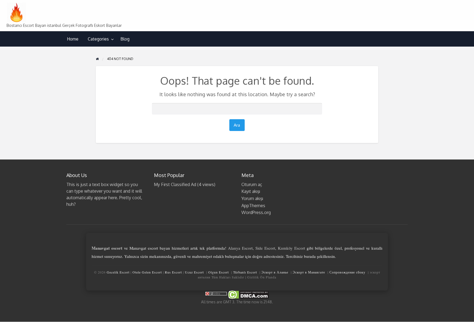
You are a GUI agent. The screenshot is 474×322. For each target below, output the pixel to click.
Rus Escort (173, 272)
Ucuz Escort (194, 272)
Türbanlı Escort (245, 272)
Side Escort (265, 248)
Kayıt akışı (250, 191)
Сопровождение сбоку (347, 272)
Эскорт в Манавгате (309, 272)
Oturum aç (251, 184)
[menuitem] (72, 39)
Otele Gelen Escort (147, 272)
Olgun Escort (218, 272)
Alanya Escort (240, 248)
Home (72, 39)
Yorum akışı (252, 198)
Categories (98, 39)
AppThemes (253, 205)
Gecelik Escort (118, 272)
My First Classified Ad (175, 184)
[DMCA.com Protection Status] (248, 294)
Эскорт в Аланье (274, 272)
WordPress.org (256, 212)
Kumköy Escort (291, 248)
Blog (124, 39)
